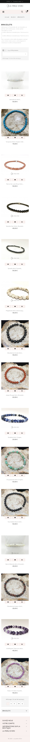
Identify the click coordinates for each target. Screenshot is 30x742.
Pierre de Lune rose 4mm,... (15, 184)
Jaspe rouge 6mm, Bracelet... (15, 395)
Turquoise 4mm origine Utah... (15, 142)
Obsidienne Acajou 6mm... (15, 606)
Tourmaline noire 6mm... (15, 522)
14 (19, 703)
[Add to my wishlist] (15, 95)
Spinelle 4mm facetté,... (15, 268)
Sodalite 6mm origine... (15, 437)
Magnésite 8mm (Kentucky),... (15, 310)
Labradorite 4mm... (15, 99)
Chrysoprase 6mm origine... (15, 479)
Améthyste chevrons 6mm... (15, 648)
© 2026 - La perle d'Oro (15, 738)
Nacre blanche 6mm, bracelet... (15, 564)
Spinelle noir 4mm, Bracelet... (15, 226)
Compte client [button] (18, 1)
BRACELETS (6, 711)
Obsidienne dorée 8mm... (15, 353)
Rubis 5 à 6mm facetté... (15, 691)
